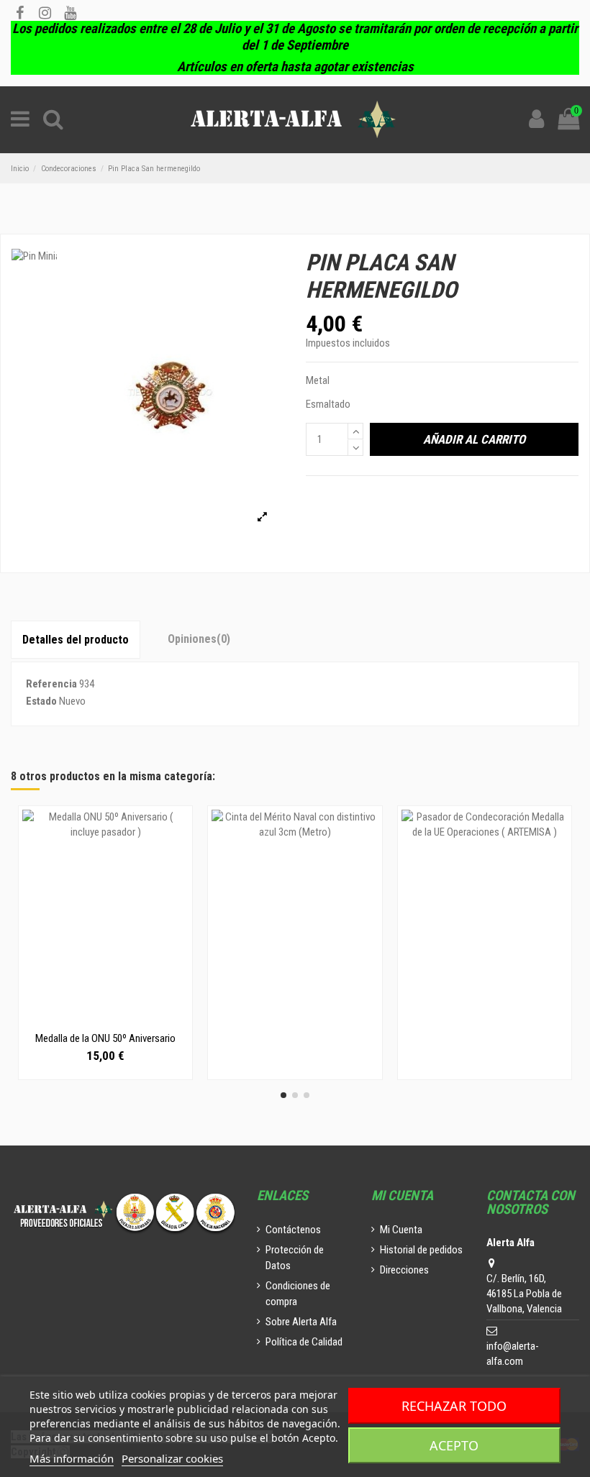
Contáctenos (293, 1229)
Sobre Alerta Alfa (301, 1321)
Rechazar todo (454, 1405)
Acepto (454, 1445)
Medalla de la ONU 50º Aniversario (105, 1038)
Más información (72, 1458)
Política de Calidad (304, 1341)
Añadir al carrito (474, 439)
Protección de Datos (295, 1257)
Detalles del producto (75, 639)
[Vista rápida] (106, 1019)
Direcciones (404, 1269)
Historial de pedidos (421, 1249)
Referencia (51, 683)
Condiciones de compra (298, 1293)
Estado (41, 701)
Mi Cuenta (401, 1229)
